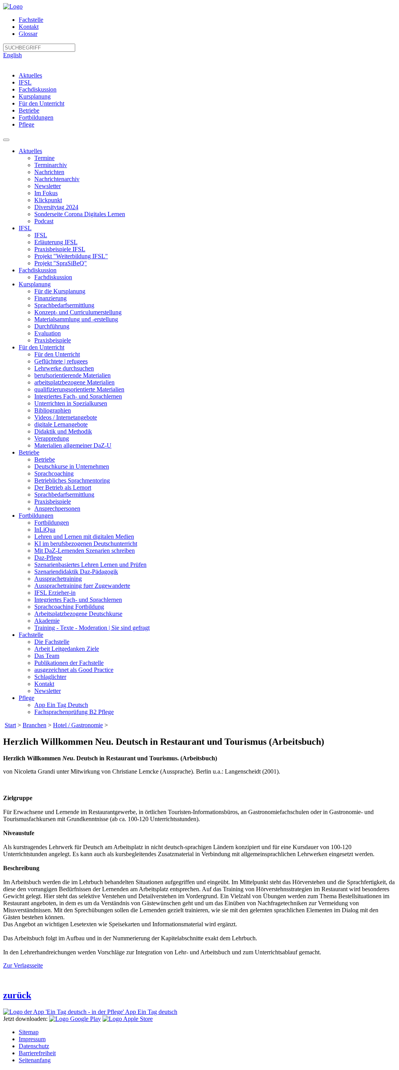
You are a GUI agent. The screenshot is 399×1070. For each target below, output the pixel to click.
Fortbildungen (36, 117)
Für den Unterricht (41, 103)
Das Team (46, 655)
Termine (44, 158)
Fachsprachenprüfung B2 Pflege (74, 712)
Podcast (43, 221)
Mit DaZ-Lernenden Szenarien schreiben (84, 550)
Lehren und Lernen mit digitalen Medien (84, 536)
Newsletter (47, 186)
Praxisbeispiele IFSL (59, 249)
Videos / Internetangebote (65, 417)
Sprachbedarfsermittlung (64, 305)
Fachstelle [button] (31, 634)
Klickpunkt (48, 200)
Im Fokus (46, 193)
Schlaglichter (50, 676)
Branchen (34, 725)
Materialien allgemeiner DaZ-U (72, 445)
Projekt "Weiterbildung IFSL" (71, 256)
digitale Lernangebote (61, 424)
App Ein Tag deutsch (150, 1011)
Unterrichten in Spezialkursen (70, 403)
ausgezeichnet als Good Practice (73, 669)
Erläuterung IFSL (56, 242)
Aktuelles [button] (30, 151)
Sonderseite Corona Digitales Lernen (79, 214)
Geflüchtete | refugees (61, 361)
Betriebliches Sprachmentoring (72, 480)
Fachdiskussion (37, 89)
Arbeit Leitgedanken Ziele (66, 648)
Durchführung (51, 326)
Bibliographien (52, 410)
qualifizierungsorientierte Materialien (79, 389)
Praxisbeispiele (52, 340)
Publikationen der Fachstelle (69, 662)
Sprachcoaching (54, 473)
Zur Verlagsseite (23, 965)
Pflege (26, 124)
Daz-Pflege (48, 557)
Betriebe (29, 110)
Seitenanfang (35, 1060)
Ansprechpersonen (57, 508)
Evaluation (47, 333)
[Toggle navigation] (6, 140)
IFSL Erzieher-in (55, 592)
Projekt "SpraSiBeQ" (60, 263)
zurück (17, 995)
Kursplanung (35, 96)
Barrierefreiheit (37, 1053)
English (12, 55)
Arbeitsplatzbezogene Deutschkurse (78, 613)
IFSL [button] (25, 228)
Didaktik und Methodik (63, 431)
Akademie (47, 620)
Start (10, 725)
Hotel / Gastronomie (78, 725)
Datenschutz (34, 1046)
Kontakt (29, 26)
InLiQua (44, 529)
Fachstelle (31, 19)
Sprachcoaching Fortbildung (69, 606)
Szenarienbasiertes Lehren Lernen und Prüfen (90, 564)
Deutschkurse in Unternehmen (71, 466)
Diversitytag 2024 (56, 207)
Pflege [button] (26, 698)
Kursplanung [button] (35, 284)
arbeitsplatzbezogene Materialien (74, 382)
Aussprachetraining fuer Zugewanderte (82, 585)
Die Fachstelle (51, 641)
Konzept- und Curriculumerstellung (78, 312)
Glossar (28, 33)
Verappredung (51, 438)
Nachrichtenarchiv (56, 179)
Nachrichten (49, 172)
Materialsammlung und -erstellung (76, 319)
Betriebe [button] (29, 452)
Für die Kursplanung (59, 291)
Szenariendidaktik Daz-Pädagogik (76, 571)
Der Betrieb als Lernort (62, 487)
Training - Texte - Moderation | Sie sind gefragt (92, 627)
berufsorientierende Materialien (72, 375)
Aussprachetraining (58, 578)
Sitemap (29, 1032)
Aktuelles (30, 75)
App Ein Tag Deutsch (61, 705)
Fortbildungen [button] (36, 515)
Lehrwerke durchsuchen (64, 368)
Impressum (32, 1039)
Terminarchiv (50, 165)
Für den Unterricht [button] (41, 347)
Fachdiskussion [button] (37, 270)
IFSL (25, 82)
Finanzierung (50, 298)
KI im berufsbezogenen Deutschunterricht (85, 543)
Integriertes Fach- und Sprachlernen (78, 396)
